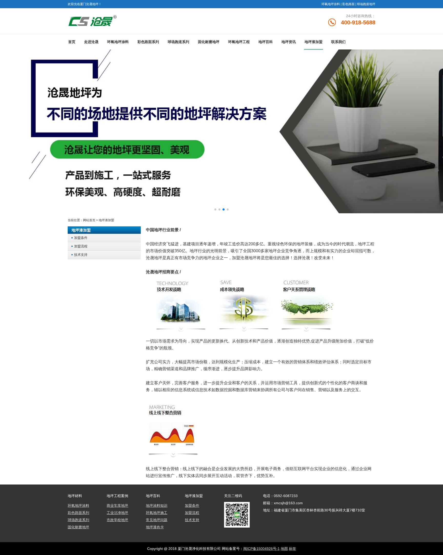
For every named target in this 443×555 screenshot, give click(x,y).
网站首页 (89, 220)
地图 (284, 549)
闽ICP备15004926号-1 (261, 549)
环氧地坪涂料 (330, 4)
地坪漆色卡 (155, 527)
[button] (215, 209)
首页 (71, 42)
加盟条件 (80, 238)
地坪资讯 (288, 42)
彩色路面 (348, 4)
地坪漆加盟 (314, 42)
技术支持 (80, 255)
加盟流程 (80, 246)
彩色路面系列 (148, 42)
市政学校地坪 (117, 520)
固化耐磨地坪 (208, 42)
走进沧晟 (91, 42)
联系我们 (338, 42)
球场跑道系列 (178, 42)
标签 (292, 549)
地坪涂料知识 (156, 505)
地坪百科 (265, 42)
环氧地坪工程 (239, 42)
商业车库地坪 (117, 505)
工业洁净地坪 (117, 513)
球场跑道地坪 (366, 4)
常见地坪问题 (156, 520)
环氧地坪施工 (156, 513)
